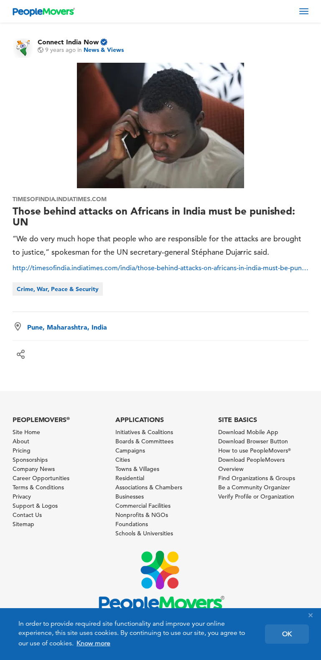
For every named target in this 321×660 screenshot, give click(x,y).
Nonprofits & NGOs (141, 515)
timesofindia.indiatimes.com (60, 199)
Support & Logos (35, 505)
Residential (129, 478)
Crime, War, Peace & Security (58, 289)
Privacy (22, 496)
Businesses (129, 496)
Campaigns (130, 450)
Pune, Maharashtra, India (67, 327)
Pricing (22, 450)
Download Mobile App (248, 432)
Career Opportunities (41, 478)
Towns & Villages (137, 469)
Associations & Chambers (148, 487)
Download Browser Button (253, 441)
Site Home (26, 432)
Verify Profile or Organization (256, 496)
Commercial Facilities (143, 505)
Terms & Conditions (38, 487)
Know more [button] (93, 643)
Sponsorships (30, 459)
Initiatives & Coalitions (144, 432)
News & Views (104, 50)
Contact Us (27, 515)
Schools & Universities (144, 533)
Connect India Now (68, 42)
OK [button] (287, 634)
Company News (34, 469)
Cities (122, 459)
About (21, 441)
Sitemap (23, 524)
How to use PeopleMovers (254, 450)
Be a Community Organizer (254, 487)
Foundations (131, 524)
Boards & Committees (144, 441)
